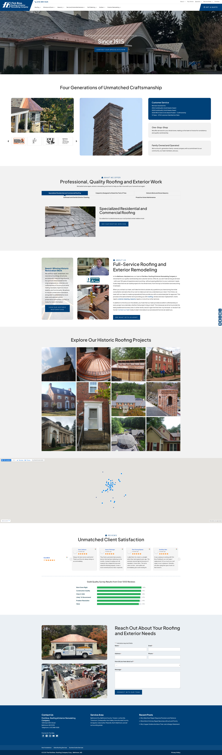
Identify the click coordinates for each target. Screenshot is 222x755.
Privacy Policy (175, 752)
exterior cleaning (124, 299)
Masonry (60, 7)
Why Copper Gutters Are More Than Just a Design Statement (160, 724)
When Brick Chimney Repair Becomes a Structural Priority (159, 721)
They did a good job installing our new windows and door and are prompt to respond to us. (83, 559)
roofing (150, 297)
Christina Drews (82, 549)
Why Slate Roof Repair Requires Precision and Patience (158, 718)
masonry (133, 299)
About (182, 1)
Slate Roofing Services (60, 747)
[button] (59, 364)
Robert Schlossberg (138, 549)
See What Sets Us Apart (126, 317)
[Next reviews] (178, 559)
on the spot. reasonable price (162, 557)
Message (118, 669)
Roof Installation (47, 747)
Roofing (37, 7)
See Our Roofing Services (114, 224)
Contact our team (124, 310)
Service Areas (207, 1)
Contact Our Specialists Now (111, 50)
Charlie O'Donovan (110, 549)
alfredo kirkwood (164, 549)
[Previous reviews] (71, 559)
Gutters (101, 7)
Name (117, 646)
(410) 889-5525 (42, 2)
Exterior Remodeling (113, 7)
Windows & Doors (48, 7)
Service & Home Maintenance (75, 7)
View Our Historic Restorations (57, 308)
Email (150, 646)
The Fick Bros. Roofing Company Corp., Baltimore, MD (64, 752)
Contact (217, 1)
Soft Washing (91, 7)
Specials (197, 1)
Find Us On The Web (48, 733)
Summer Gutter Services (76, 747)
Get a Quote (211, 7)
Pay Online (190, 1)
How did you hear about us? (124, 661)
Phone (150, 653)
